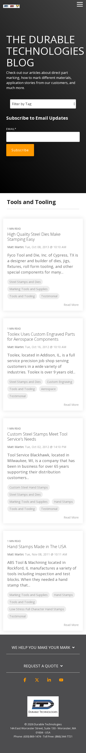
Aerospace (48, 389)
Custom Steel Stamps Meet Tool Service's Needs (37, 436)
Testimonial (49, 296)
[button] (25, 682)
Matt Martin (15, 247)
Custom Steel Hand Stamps (28, 487)
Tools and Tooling (22, 296)
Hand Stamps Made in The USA (36, 546)
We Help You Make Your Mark (41, 647)
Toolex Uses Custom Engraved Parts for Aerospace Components (41, 336)
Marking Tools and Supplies (28, 289)
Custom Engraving (59, 382)
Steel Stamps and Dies (25, 282)
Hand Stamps (63, 502)
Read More (71, 304)
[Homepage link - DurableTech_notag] (43, 714)
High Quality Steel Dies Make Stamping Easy (34, 236)
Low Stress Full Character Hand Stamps (36, 609)
